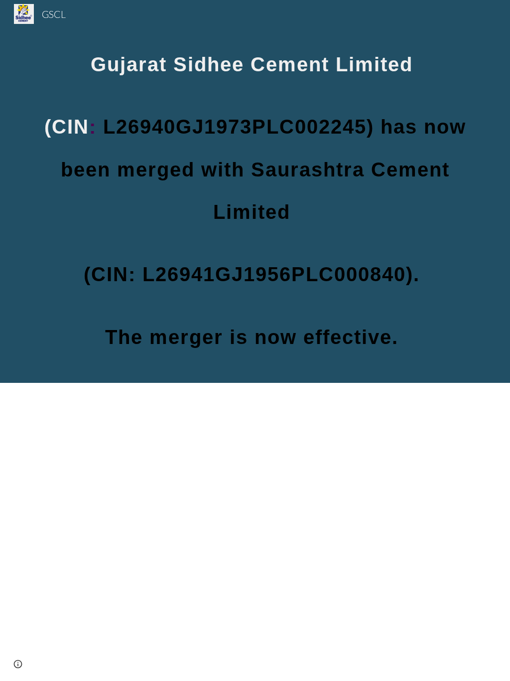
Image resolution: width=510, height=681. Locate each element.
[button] (18, 664)
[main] (255, 191)
